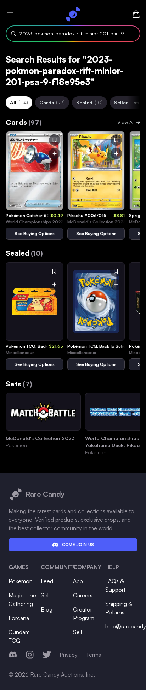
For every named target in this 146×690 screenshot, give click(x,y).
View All (126, 122)
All (19, 102)
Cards (52, 102)
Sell (45, 595)
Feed (47, 581)
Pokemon (21, 581)
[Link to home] (73, 14)
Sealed (89, 102)
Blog (46, 609)
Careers (82, 595)
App (78, 581)
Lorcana (19, 617)
